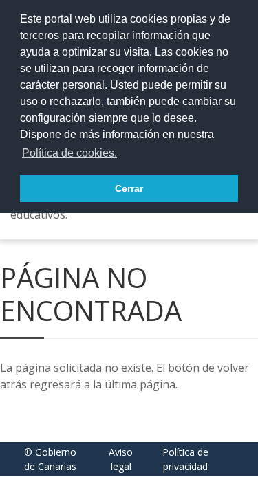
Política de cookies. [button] (69, 153)
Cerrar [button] (129, 188)
